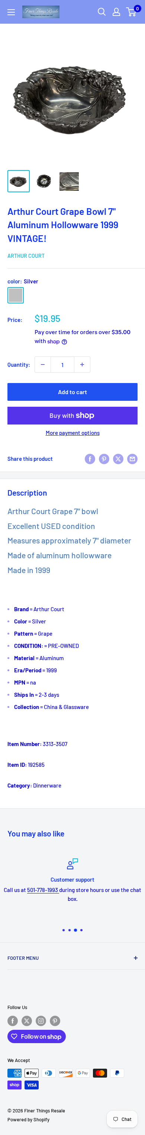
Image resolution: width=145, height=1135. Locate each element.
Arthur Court (26, 256)
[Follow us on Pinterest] (55, 1021)
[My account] (116, 12)
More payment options (73, 432)
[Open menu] (11, 12)
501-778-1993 (43, 889)
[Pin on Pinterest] (104, 458)
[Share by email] (132, 458)
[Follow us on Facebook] (12, 1021)
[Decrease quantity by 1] (43, 364)
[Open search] (102, 12)
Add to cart (72, 391)
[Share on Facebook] (90, 458)
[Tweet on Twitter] (118, 458)
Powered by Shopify (28, 1119)
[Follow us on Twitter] (27, 1021)
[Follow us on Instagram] (41, 1021)
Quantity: (18, 364)
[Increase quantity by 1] (82, 364)
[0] (131, 11)
